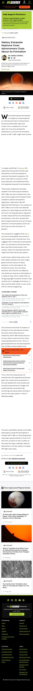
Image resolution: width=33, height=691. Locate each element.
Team (3, 626)
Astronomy (8, 511)
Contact (21, 623)
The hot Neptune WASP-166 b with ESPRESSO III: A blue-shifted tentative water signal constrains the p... (15, 311)
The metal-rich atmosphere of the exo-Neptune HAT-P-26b (15, 296)
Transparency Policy (8, 657)
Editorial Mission (7, 649)
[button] (29, 2)
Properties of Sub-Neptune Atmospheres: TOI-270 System (15, 303)
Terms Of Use (23, 649)
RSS (29, 680)
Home (3, 623)
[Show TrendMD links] (30, 321)
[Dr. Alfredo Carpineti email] (15, 58)
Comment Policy (7, 654)
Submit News (23, 628)
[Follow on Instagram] (15, 600)
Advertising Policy (24, 657)
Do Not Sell (22, 669)
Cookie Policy (23, 652)
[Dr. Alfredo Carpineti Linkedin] (9, 58)
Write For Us (23, 626)
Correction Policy (7, 652)
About (3, 628)
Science (21, 168)
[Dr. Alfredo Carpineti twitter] (12, 58)
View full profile (5, 69)
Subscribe (5, 634)
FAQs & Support (24, 634)
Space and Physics (9, 37)
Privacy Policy (23, 654)
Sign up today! (17, 614)
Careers (4, 631)
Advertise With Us (24, 631)
